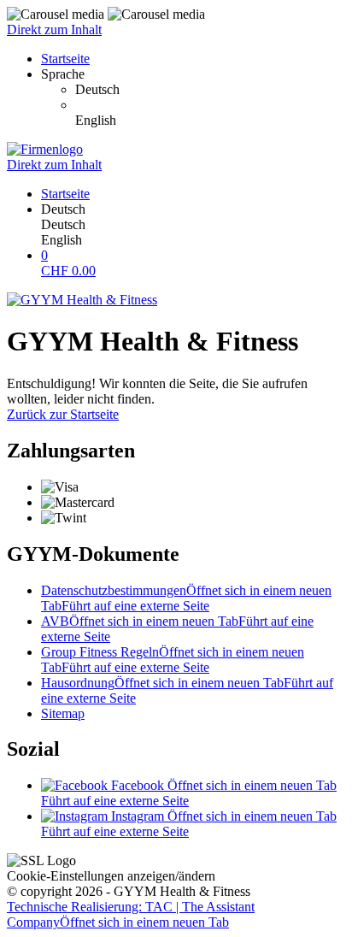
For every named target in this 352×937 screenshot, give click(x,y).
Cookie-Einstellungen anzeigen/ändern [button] (111, 876)
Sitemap (63, 713)
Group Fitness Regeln (172, 660)
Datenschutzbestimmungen (186, 598)
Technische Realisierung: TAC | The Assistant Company (131, 914)
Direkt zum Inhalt (54, 29)
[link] (210, 89)
